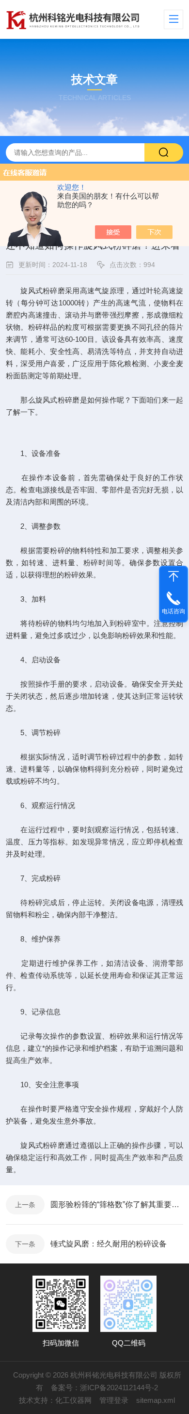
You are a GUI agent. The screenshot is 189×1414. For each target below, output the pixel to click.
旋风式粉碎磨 (57, 400)
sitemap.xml (155, 1400)
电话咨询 (173, 611)
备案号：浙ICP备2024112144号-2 (104, 1387)
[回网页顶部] (173, 576)
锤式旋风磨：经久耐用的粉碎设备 (108, 1244)
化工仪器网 (73, 1400)
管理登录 (113, 1400)
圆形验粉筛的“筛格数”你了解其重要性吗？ (116, 1204)
